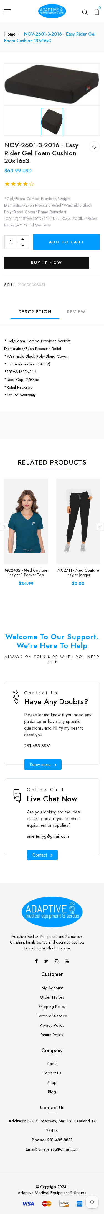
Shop (52, 1082)
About (52, 1064)
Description (35, 312)
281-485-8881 (37, 746)
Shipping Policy (52, 1007)
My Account (52, 988)
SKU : (9, 284)
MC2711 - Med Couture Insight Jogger (78, 572)
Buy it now (46, 262)
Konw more (40, 764)
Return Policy (52, 1035)
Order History (52, 997)
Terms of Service (52, 1016)
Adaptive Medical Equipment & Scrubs (52, 1193)
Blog (52, 1092)
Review (76, 312)
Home (10, 34)
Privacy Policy (52, 1025)
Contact (39, 855)
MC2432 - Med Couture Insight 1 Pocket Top (26, 572)
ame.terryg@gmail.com (48, 836)
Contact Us (52, 1073)
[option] (52, 120)
